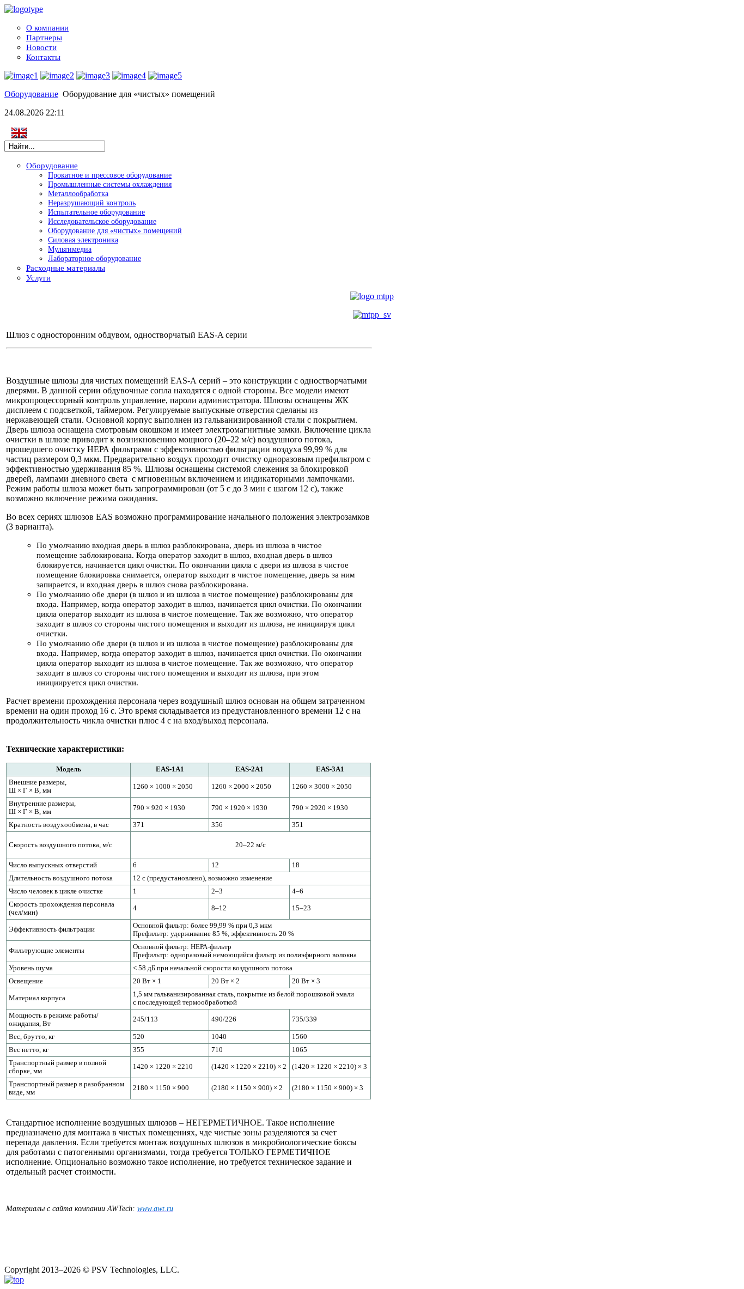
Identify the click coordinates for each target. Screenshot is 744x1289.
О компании (47, 27)
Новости (41, 47)
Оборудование (31, 94)
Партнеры (44, 37)
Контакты (43, 57)
